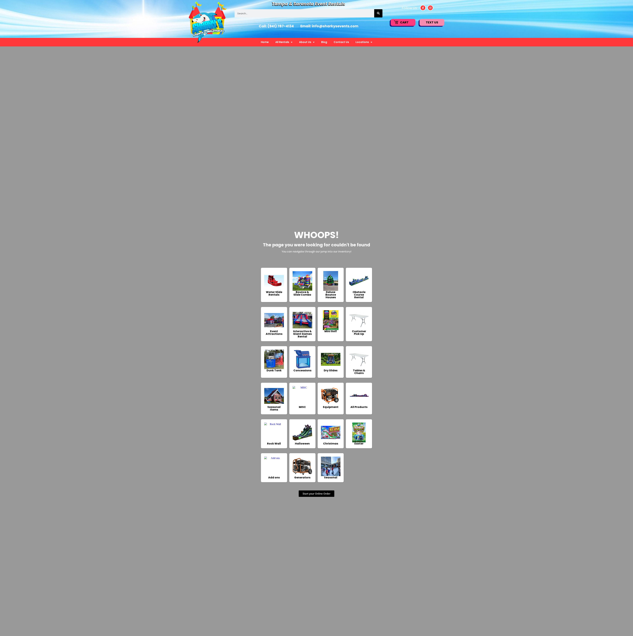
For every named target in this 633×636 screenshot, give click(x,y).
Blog (324, 42)
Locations (362, 42)
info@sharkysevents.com (335, 26)
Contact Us (341, 42)
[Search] (378, 13)
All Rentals (282, 42)
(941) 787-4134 (281, 26)
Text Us (432, 22)
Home (265, 42)
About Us (305, 42)
